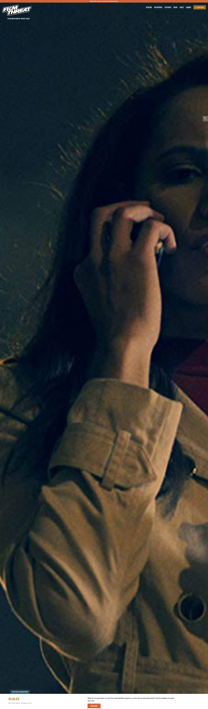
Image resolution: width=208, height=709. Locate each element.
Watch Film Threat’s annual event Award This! (104, 1)
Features (168, 7)
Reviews (149, 7)
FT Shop (200, 7)
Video (182, 7)
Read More (94, 706)
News (175, 7)
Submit (188, 7)
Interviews (158, 7)
